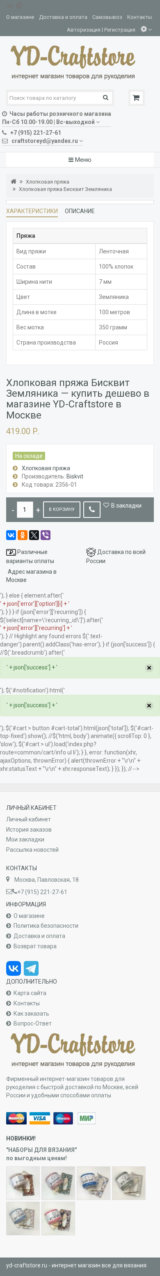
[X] (34, 535)
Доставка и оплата (63, 17)
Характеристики (32, 211)
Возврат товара (35, 946)
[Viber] (45, 535)
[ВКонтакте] (11, 535)
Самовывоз (107, 17)
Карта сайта (30, 993)
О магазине (20, 17)
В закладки (126, 505)
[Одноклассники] (22, 535)
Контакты (139, 17)
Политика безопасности (46, 925)
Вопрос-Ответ (33, 1023)
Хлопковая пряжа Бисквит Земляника (65, 189)
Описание (80, 211)
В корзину (62, 509)
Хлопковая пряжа (47, 182)
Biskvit (74, 476)
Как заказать (31, 1013)
